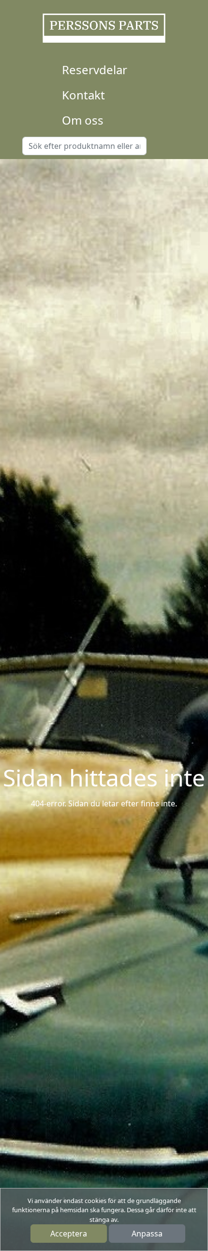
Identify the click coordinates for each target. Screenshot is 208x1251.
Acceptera (68, 1233)
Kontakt (83, 95)
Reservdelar (94, 70)
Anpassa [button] (147, 1233)
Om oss (83, 120)
